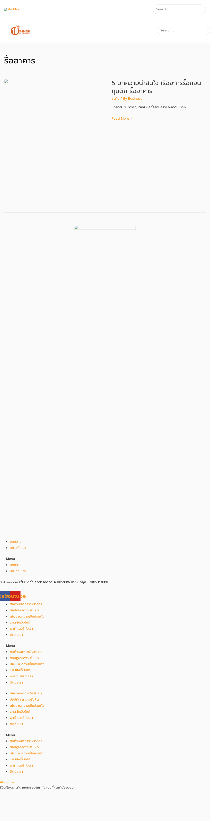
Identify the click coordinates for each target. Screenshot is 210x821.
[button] (105, 559)
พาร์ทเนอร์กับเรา (21, 628)
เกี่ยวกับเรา (18, 547)
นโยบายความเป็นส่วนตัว (27, 616)
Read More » (122, 118)
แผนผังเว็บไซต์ (20, 622)
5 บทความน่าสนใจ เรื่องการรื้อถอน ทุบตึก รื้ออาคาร (156, 87)
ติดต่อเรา (16, 634)
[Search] (203, 9)
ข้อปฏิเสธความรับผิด (24, 610)
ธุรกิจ (115, 98)
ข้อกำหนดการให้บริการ (26, 604)
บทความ (16, 541)
